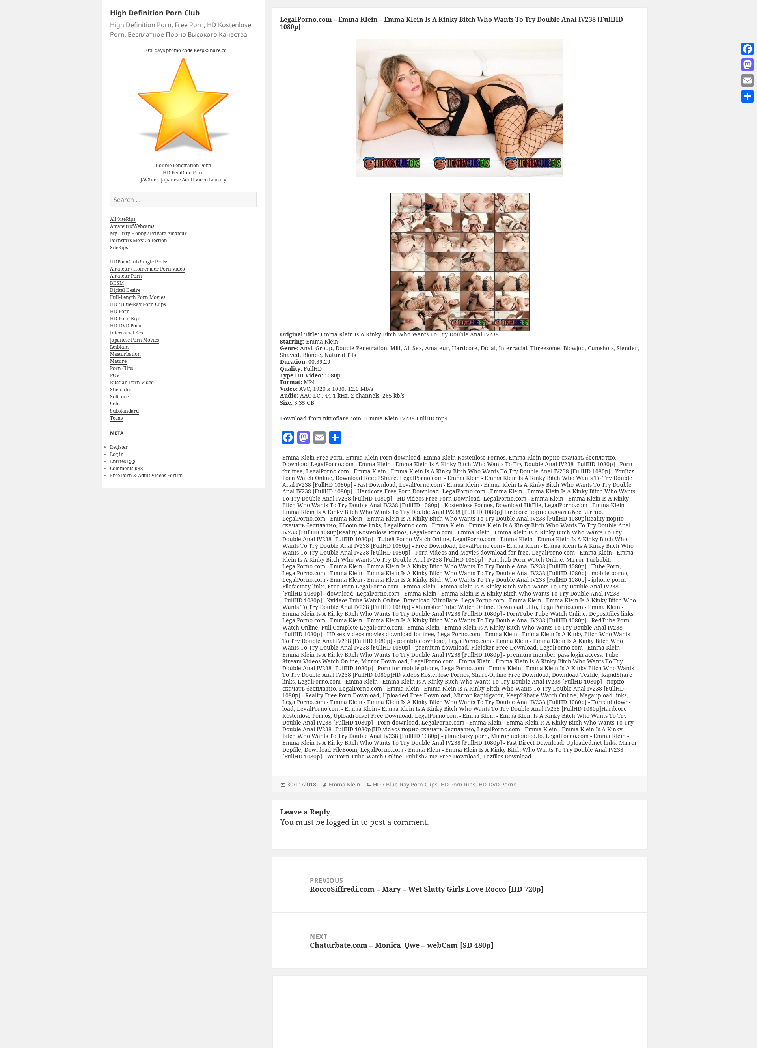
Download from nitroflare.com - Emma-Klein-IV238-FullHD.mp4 (364, 418)
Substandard (124, 410)
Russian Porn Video (132, 382)
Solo (115, 403)
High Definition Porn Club (155, 12)
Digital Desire (125, 290)
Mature (118, 361)
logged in (342, 822)
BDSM (117, 283)
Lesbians (119, 347)
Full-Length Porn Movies (137, 297)
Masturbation (125, 354)
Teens (116, 418)
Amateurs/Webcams (132, 226)
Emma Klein (344, 784)
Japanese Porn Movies (134, 339)
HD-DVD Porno (127, 325)
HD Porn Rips (125, 318)
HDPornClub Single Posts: (138, 261)
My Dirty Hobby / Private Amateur (148, 233)
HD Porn (120, 311)
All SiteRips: (123, 219)
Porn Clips (121, 368)
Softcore (119, 396)
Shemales (120, 389)
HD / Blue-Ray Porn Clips (138, 304)
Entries (123, 461)
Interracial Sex (127, 332)
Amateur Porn (126, 276)
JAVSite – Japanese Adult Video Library (183, 179)
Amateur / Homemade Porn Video (147, 268)
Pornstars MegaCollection (138, 240)
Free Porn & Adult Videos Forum (146, 475)
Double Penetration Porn (183, 165)
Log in (117, 454)
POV (114, 375)
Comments (126, 468)
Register (119, 447)
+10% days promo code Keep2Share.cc (183, 50)
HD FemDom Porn (183, 172)
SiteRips (119, 247)
